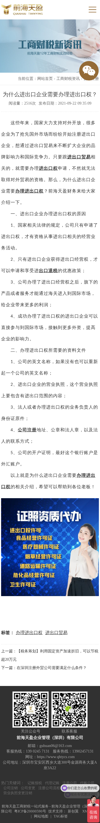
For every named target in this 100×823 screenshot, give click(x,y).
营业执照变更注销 (17, 793)
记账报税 (35, 783)
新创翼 (73, 811)
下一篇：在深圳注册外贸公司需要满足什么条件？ (44, 668)
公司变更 (28, 788)
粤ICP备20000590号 (30, 811)
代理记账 (52, 783)
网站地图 (41, 816)
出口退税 (48, 270)
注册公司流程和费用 (54, 788)
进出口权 (48, 168)
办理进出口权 (29, 191)
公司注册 (27, 429)
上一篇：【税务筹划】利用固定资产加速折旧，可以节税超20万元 (49, 655)
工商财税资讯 (68, 79)
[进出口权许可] (50, 547)
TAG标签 (61, 816)
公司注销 (10, 788)
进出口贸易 (56, 632)
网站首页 (45, 79)
